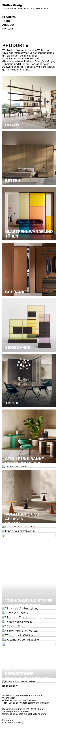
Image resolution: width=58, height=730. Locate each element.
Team (6, 21)
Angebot (8, 24)
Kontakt (7, 28)
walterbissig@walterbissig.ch (34, 703)
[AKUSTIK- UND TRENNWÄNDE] (29, 645)
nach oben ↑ (10, 685)
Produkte (9, 17)
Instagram (7, 720)
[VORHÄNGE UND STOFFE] (29, 536)
